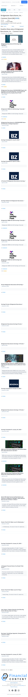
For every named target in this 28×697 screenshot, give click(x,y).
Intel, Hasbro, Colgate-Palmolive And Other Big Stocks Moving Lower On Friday (12, 610)
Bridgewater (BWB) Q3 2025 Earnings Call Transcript (11, 260)
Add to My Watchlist (4, 24)
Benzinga (4, 84)
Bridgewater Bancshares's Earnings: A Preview (13, 343)
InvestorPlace (4, 461)
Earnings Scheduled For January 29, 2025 (11, 429)
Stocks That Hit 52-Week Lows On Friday (11, 589)
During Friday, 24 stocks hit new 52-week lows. (13, 594)
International (16, 12)
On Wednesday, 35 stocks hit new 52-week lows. (13, 526)
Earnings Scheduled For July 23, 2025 (10, 140)
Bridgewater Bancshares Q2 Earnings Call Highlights (11, 44)
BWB (17, 18)
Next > (11, 33)
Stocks (9, 9)
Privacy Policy (21, 685)
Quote (5, 26)
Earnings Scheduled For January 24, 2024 (11, 543)
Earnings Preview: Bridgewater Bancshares (12, 304)
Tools (19, 9)
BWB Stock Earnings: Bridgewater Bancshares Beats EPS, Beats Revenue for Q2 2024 (13, 450)
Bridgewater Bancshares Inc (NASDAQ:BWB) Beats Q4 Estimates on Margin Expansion (13, 123)
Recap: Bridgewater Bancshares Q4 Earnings (12, 284)
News (7, 12)
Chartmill (4, 376)
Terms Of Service (13, 686)
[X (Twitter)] (9, 690)
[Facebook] (12, 690)
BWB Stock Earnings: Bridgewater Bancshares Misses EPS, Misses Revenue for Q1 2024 (12, 474)
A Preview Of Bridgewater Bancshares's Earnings (13, 181)
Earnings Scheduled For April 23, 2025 (11, 161)
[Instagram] (18, 690)
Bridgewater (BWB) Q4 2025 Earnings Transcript (13, 220)
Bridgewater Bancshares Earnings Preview (12, 324)
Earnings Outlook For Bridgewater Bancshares (12, 200)
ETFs (14, 9)
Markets (3, 9)
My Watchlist (13, 5)
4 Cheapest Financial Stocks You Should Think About (12, 566)
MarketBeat (4, 57)
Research (22, 26)
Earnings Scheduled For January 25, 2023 (11, 654)
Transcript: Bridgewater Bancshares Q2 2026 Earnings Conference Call (12, 72)
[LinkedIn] (15, 690)
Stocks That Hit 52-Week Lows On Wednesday (13, 522)
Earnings (5, 59)
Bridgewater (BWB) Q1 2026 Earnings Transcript (13, 109)
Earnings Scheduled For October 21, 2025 (11, 388)
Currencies (11, 12)
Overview (3, 12)
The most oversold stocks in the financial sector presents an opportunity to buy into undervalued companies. (12, 573)
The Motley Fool (5, 116)
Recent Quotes (4, 5)
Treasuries (21, 12)
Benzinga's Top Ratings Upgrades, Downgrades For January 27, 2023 (13, 634)
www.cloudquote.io (14, 682)
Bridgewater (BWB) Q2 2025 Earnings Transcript (13, 240)
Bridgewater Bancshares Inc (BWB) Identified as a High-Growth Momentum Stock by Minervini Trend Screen (13, 365)
